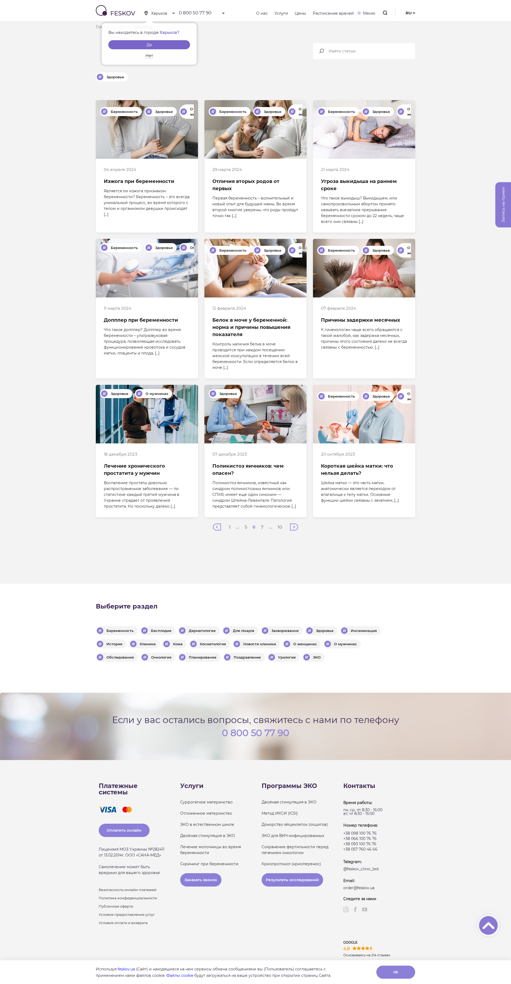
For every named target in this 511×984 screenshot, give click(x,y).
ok (395, 972)
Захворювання (285, 630)
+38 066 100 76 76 (360, 838)
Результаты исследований (292, 879)
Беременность (124, 111)
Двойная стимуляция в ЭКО (207, 835)
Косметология (213, 644)
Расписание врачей (333, 13)
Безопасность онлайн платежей (127, 890)
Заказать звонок (200, 879)
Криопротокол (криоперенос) (291, 863)
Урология (287, 657)
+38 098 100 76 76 (360, 833)
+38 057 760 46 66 (360, 849)
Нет (149, 55)
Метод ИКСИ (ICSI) (280, 813)
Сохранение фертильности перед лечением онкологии (295, 849)
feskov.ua (126, 969)
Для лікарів (243, 630)
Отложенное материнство (206, 813)
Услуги (281, 13)
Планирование (202, 657)
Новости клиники (259, 644)
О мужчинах (157, 393)
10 (280, 527)
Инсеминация (364, 630)
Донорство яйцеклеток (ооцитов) (295, 824)
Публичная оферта (116, 906)
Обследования (120, 657)
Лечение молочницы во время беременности (210, 849)
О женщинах (305, 644)
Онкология (161, 657)
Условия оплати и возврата (123, 923)
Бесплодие (161, 630)
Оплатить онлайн (124, 830)
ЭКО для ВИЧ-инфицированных (293, 835)
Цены (300, 13)
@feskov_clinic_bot (361, 869)
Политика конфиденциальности (128, 898)
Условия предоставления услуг (127, 914)
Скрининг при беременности (209, 863)
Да (149, 44)
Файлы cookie (179, 975)
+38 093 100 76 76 (359, 844)
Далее (294, 527)
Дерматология (202, 630)
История (114, 644)
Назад (217, 527)
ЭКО (317, 657)
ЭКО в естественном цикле (207, 824)
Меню (369, 13)
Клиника (148, 644)
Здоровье (115, 77)
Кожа (178, 644)
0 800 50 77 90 (195, 12)
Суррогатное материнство (206, 802)
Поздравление (247, 657)
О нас (262, 13)
